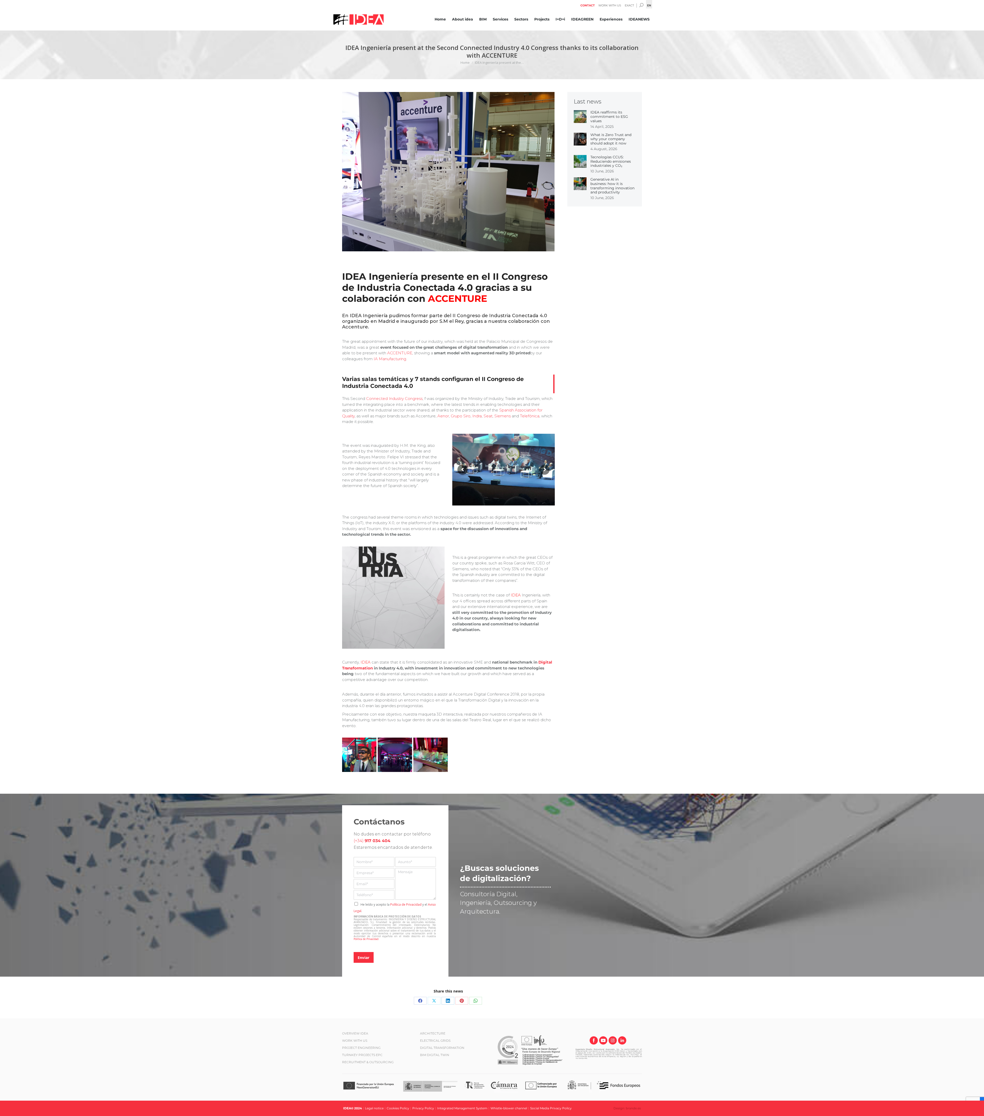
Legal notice (374, 1108)
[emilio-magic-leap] (359, 755)
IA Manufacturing (390, 358)
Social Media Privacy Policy (551, 1108)
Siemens (502, 415)
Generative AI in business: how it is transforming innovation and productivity (612, 185)
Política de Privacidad (406, 904)
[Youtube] (603, 1041)
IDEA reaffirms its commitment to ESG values (609, 116)
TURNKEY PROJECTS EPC (362, 1055)
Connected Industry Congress (394, 398)
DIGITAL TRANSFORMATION (442, 1048)
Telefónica (529, 415)
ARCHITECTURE (432, 1033)
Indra (477, 415)
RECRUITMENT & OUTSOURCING (368, 1062)
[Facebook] (594, 1041)
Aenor (443, 415)
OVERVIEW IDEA (355, 1033)
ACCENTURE (399, 352)
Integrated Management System (462, 1108)
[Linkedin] (622, 1041)
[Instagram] (613, 1041)
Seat (488, 415)
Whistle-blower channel (508, 1108)
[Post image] (580, 116)
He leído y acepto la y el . (395, 907)
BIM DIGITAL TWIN (434, 1055)
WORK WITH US (354, 1040)
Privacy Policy (423, 1108)
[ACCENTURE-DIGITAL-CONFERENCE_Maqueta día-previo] (430, 755)
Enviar (364, 957)
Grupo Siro (460, 415)
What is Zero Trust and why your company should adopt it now (610, 138)
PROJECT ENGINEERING (361, 1048)
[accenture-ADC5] (395, 755)
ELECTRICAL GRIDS (435, 1040)
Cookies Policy (398, 1108)
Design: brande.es (627, 1108)
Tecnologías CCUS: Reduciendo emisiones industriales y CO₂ (610, 161)
